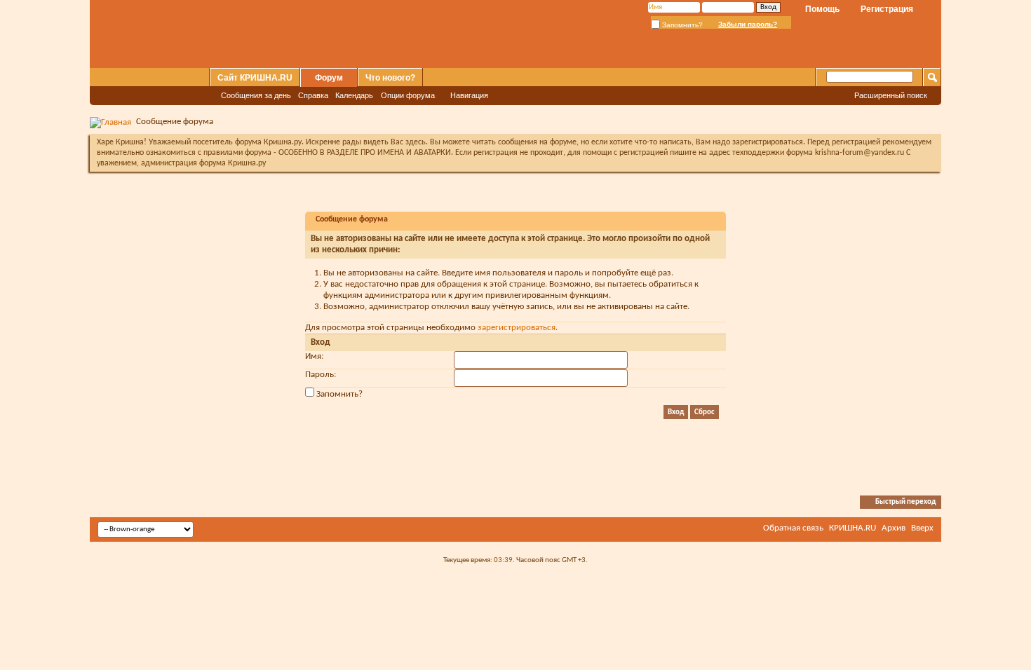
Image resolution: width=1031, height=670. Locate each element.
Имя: (314, 356)
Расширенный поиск (890, 95)
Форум (329, 78)
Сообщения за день (256, 95)
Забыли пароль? (747, 24)
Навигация (469, 95)
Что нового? (390, 78)
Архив (893, 528)
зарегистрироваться (516, 327)
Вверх (922, 528)
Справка (313, 95)
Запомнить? (681, 25)
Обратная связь (793, 528)
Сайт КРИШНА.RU (254, 78)
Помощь (822, 9)
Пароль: (320, 374)
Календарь (354, 95)
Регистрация (887, 9)
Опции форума (408, 95)
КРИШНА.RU (852, 528)
